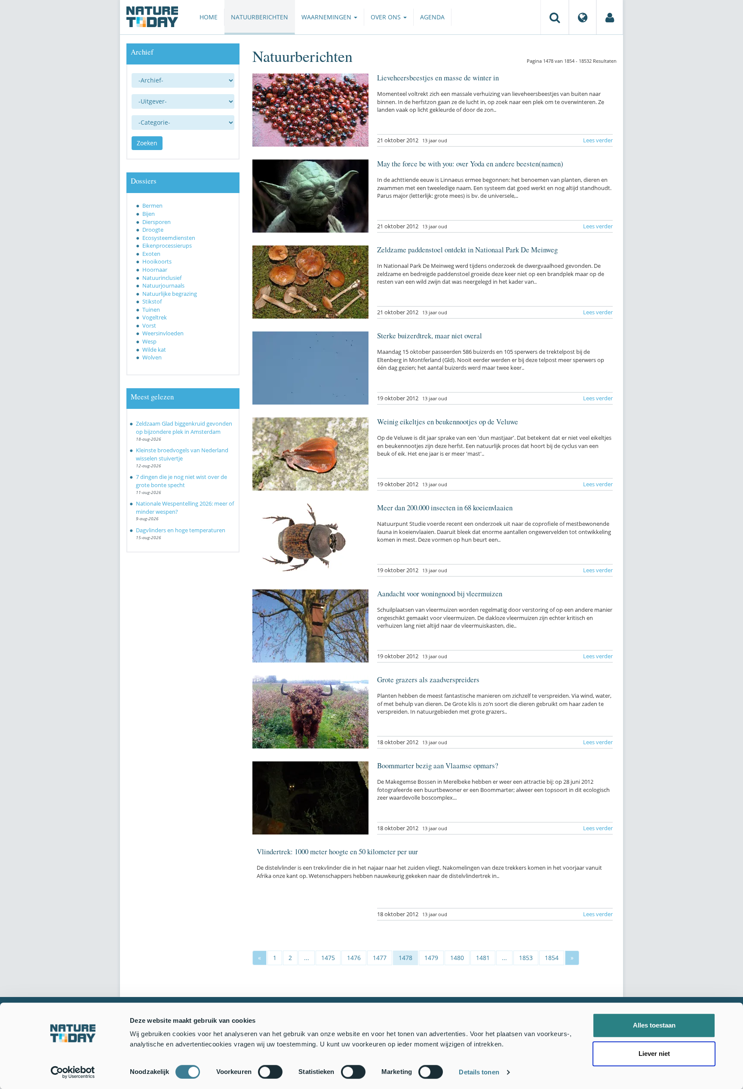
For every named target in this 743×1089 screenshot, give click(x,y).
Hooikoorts (157, 261)
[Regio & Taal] (582, 17)
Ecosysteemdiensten (168, 238)
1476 (354, 958)
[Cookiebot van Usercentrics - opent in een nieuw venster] (73, 1072)
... (306, 958)
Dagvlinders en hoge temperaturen (180, 530)
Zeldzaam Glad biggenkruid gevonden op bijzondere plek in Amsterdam (184, 428)
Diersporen (156, 222)
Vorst (149, 325)
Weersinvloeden (163, 333)
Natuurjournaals (163, 285)
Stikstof (152, 301)
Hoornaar (154, 269)
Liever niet (654, 1053)
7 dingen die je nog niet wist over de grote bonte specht (181, 481)
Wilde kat (154, 349)
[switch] (270, 1072)
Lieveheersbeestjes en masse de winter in (438, 78)
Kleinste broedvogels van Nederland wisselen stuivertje (182, 454)
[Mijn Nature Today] (609, 17)
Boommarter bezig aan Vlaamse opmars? (437, 765)
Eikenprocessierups (167, 245)
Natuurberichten (259, 17)
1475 (328, 958)
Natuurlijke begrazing (169, 294)
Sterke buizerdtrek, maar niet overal (429, 336)
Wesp (149, 341)
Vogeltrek (154, 317)
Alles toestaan (654, 1025)
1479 (431, 958)
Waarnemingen (327, 17)
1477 (380, 958)
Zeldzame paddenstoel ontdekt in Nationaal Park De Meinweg (467, 250)
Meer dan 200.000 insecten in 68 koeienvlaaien (445, 507)
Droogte (152, 229)
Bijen (148, 214)
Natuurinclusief (161, 278)
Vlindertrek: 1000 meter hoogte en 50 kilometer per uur (337, 851)
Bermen (152, 205)
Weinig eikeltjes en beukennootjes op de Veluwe (447, 421)
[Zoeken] (554, 17)
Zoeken (147, 143)
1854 (552, 958)
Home (209, 17)
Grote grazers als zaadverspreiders (428, 679)
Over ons (386, 17)
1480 (457, 958)
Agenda (432, 17)
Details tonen (479, 1072)
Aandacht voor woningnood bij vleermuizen (439, 593)
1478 (405, 958)
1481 (483, 958)
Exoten (151, 254)
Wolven (152, 357)
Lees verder (598, 140)
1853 (526, 958)
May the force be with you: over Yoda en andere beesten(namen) (470, 164)
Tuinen (151, 309)
